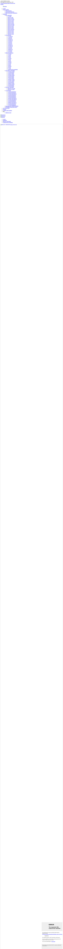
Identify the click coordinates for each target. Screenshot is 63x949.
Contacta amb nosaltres (7, 110)
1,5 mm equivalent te (12, 91)
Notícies (4, 109)
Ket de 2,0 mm (11, 18)
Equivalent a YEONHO (10, 70)
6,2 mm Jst (10, 50)
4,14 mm (9, 62)
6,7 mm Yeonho (11, 86)
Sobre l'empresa (8, 10)
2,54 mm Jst (10, 39)
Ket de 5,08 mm (11, 29)
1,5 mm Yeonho (11, 72)
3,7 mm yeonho (11, 78)
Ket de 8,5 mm (11, 34)
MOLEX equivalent (9, 52)
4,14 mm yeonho (11, 80)
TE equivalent (8, 90)
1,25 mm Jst (10, 36)
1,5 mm (9, 55)
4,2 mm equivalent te (12, 100)
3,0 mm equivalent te (12, 96)
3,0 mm (9, 59)
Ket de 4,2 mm (11, 26)
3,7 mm (9, 60)
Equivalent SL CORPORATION (11, 106)
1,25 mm (9, 16)
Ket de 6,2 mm (11, 31)
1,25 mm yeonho (11, 71)
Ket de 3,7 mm (11, 22)
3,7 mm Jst (10, 44)
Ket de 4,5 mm (11, 27)
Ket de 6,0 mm (11, 30)
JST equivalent (8, 35)
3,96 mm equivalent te (12, 98)
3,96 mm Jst (10, 45)
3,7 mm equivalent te (12, 97)
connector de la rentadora (13, 69)
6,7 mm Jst (10, 51)
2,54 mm (9, 58)
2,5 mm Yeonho (11, 76)
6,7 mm (9, 68)
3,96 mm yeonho (11, 79)
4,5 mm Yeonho (11, 82)
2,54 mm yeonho (11, 75)
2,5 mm (9, 57)
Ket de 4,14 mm (11, 25)
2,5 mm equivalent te (12, 95)
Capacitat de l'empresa (9, 11)
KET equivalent (8, 15)
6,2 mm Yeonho (11, 85)
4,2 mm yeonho (11, 81)
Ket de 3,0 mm (11, 21)
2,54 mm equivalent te (12, 93)
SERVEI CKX (8, 112)
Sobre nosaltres (6, 9)
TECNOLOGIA (6, 108)
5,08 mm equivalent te (12, 102)
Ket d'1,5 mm (10, 17)
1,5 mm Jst (10, 37)
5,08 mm (9, 66)
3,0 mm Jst (10, 42)
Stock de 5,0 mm (11, 89)
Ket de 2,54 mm (11, 19)
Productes (5, 14)
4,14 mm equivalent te (12, 99)
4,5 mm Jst (10, 48)
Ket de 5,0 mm (11, 28)
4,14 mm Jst (10, 46)
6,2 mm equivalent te (12, 103)
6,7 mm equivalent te (12, 105)
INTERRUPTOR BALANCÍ (11, 107)
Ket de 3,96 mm (11, 24)
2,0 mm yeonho (11, 73)
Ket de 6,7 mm (11, 32)
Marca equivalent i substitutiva (11, 12)
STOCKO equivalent (9, 87)
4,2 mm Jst (10, 47)
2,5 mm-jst (10, 41)
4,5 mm (9, 65)
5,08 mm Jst (10, 49)
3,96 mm (9, 61)
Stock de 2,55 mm (11, 88)
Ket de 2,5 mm (11, 20)
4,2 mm (9, 63)
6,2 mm (9, 67)
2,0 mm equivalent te (12, 92)
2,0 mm (9, 56)
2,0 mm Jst (10, 38)
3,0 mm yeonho (11, 77)
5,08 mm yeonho (11, 83)
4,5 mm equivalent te (12, 101)
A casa (4, 8)
